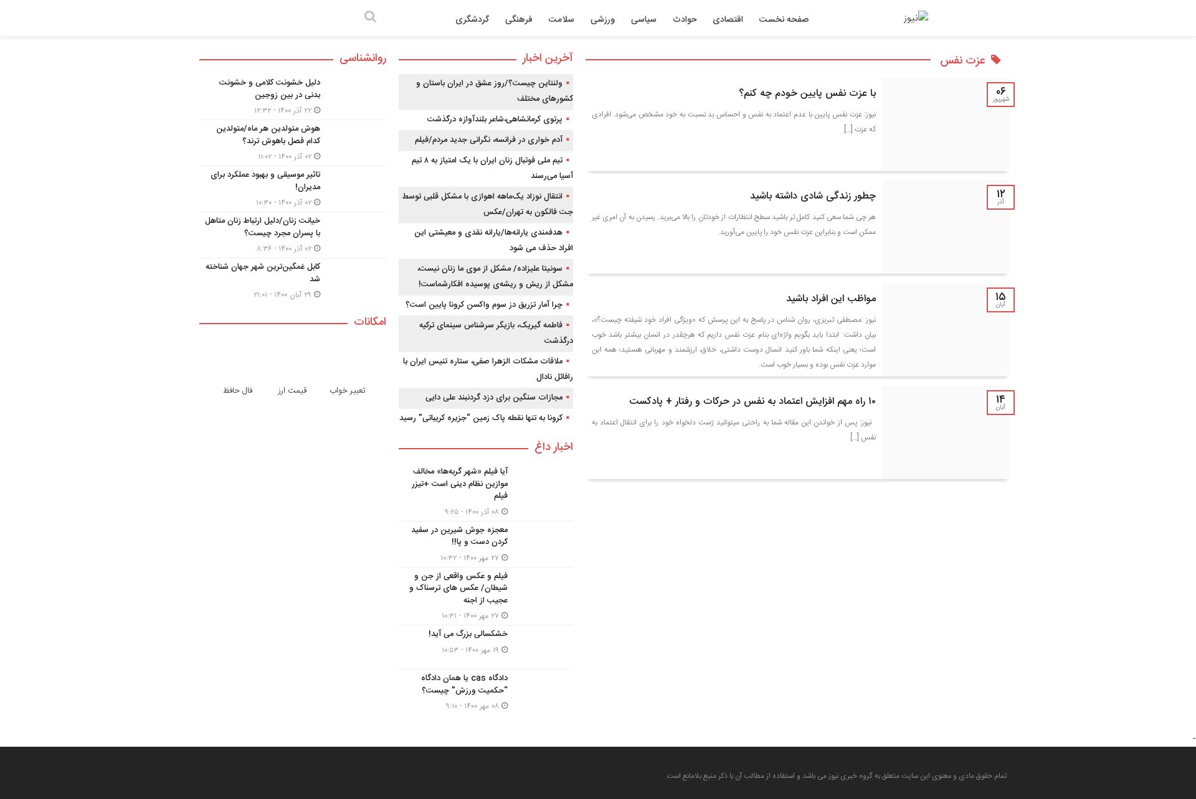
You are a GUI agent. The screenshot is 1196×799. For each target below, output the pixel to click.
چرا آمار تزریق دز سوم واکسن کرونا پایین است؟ (484, 305)
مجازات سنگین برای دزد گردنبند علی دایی (493, 397)
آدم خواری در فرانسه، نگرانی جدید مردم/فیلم (488, 140)
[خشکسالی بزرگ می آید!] (486, 647)
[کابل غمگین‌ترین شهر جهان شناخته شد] (292, 279)
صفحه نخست (784, 19)
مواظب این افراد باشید (831, 299)
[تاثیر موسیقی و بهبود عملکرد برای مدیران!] (292, 189)
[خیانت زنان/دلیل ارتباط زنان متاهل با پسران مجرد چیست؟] (292, 235)
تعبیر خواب (348, 391)
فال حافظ (237, 391)
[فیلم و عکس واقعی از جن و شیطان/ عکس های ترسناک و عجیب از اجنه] (486, 596)
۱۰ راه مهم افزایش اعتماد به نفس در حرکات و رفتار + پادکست (752, 401)
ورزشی (603, 19)
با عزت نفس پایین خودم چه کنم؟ (807, 93)
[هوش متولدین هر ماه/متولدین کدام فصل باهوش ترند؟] (292, 143)
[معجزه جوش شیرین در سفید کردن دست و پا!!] (486, 544)
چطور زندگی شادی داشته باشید (813, 196)
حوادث (684, 19)
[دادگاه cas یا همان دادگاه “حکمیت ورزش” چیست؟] (486, 691)
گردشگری (472, 19)
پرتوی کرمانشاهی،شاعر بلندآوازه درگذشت (494, 119)
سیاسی (644, 19)
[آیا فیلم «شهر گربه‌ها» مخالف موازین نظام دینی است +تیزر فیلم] (486, 492)
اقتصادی (728, 19)
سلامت (561, 19)
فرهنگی (519, 19)
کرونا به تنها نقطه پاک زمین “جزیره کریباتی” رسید (480, 418)
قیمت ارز (292, 391)
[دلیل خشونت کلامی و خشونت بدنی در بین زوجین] (292, 96)
